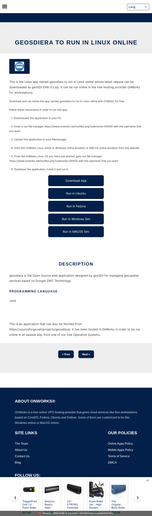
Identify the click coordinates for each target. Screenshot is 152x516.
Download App (76, 180)
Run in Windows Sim (76, 219)
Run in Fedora (76, 206)
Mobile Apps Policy (120, 449)
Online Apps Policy (120, 443)
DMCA (112, 462)
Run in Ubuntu (76, 193)
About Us (21, 449)
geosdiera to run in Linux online (76, 42)
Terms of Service (119, 456)
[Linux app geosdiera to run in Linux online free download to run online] (19, 66)
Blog (18, 462)
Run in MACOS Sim (76, 231)
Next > (86, 354)
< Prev (66, 354)
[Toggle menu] (4, 6)
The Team (21, 443)
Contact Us (22, 456)
